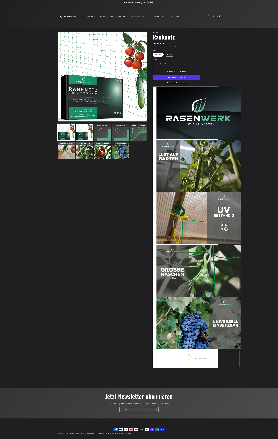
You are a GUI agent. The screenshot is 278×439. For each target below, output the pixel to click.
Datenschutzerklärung (105, 433)
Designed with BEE (201, 359)
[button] (209, 16)
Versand (164, 47)
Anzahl (155, 59)
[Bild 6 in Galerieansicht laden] (66, 150)
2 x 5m (169, 54)
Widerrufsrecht (91, 433)
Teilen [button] (157, 373)
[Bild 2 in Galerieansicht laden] (84, 132)
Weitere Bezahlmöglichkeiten (176, 83)
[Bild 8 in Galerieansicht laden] (102, 150)
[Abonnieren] (156, 409)
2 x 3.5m (158, 54)
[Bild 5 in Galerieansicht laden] (138, 132)
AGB (115, 433)
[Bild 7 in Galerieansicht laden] (84, 150)
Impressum (129, 433)
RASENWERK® (67, 433)
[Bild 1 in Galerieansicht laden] (66, 132)
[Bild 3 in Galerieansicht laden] (102, 132)
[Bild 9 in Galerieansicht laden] (120, 150)
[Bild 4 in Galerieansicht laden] (120, 132)
